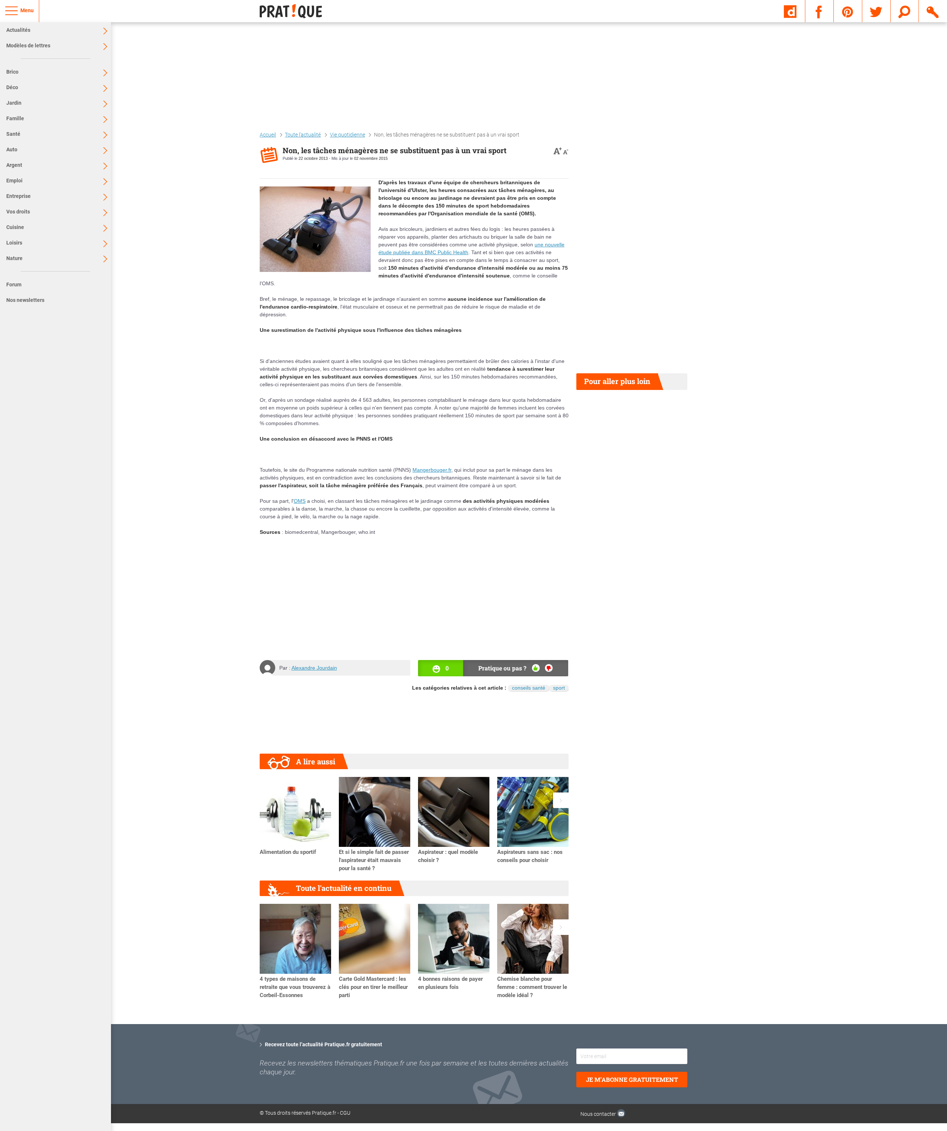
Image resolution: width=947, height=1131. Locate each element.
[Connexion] (933, 11)
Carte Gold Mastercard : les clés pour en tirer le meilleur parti (373, 987)
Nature (14, 258)
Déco (12, 87)
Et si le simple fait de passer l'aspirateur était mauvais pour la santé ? (374, 860)
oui (536, 668)
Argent (14, 165)
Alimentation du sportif (288, 852)
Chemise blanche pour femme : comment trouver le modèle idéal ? (532, 987)
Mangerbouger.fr (431, 470)
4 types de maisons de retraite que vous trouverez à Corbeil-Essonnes (295, 987)
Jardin (13, 103)
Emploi (14, 181)
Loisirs (14, 243)
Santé (13, 134)
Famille (15, 118)
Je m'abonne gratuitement (632, 1079)
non (549, 668)
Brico (12, 72)
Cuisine (15, 227)
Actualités (18, 30)
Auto (11, 149)
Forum (13, 284)
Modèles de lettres (28, 45)
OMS (300, 501)
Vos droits (18, 212)
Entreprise (18, 196)
